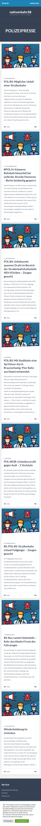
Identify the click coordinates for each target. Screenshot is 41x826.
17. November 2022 (10, 166)
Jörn (8, 127)
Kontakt (5, 793)
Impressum (6, 796)
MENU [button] (6, 3)
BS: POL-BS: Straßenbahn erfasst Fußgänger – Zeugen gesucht (20, 550)
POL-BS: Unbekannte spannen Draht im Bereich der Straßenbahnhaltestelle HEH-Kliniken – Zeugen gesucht (20, 269)
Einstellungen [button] (8, 821)
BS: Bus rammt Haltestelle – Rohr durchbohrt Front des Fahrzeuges (20, 641)
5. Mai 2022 (7, 357)
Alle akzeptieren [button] (21, 821)
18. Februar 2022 (9, 543)
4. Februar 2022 (9, 635)
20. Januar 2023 (9, 78)
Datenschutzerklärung (10, 790)
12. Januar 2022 (9, 726)
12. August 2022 (9, 258)
